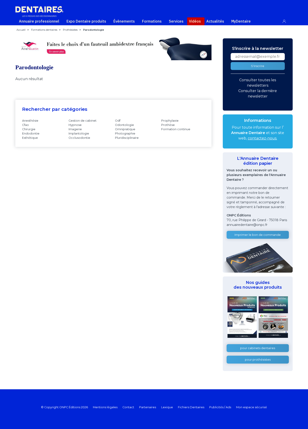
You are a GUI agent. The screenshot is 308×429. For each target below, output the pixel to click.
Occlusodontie (79, 137)
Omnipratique (125, 129)
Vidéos (195, 21)
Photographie (125, 133)
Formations (152, 21)
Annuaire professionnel (39, 21)
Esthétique (30, 137)
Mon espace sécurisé (251, 407)
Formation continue (175, 129)
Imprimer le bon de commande (257, 235)
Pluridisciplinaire (127, 137)
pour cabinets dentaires (257, 348)
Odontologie (124, 125)
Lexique (167, 407)
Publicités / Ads (220, 407)
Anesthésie (30, 120)
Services (176, 21)
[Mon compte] (287, 20)
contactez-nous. (262, 138)
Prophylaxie (170, 120)
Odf (117, 120)
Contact (128, 407)
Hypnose (75, 125)
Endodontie (30, 133)
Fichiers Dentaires (191, 407)
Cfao (25, 125)
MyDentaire (241, 21)
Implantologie (79, 133)
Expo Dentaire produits (86, 21)
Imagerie (75, 129)
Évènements (124, 21)
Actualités (215, 21)
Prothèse (168, 125)
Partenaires (147, 407)
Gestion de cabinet (83, 120)
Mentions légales (105, 407)
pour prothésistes (258, 359)
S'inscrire (257, 66)
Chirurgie (28, 129)
